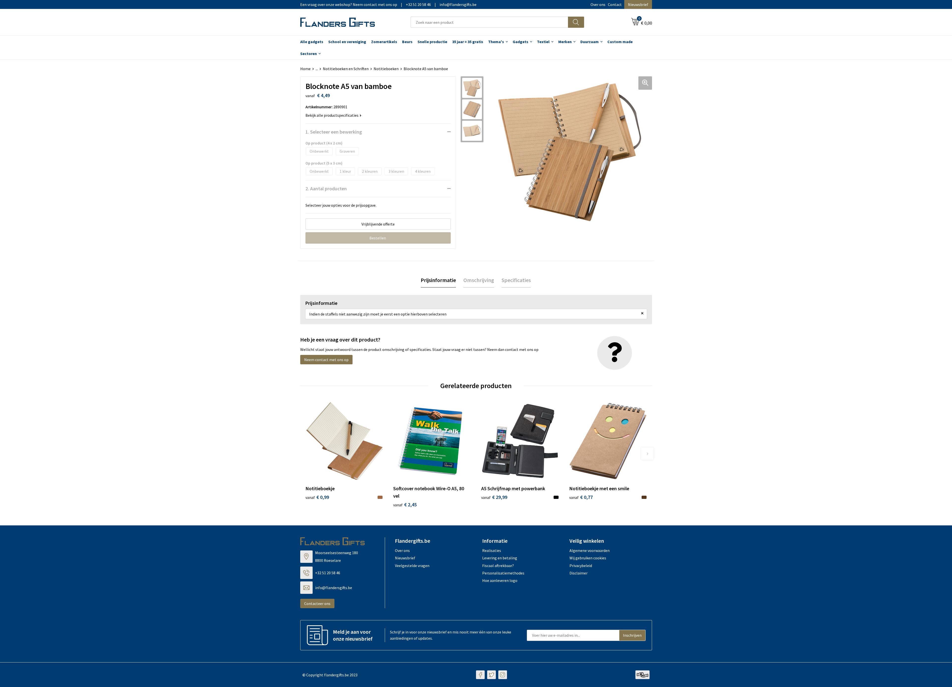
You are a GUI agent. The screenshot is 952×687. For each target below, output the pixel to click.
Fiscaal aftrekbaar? (498, 565)
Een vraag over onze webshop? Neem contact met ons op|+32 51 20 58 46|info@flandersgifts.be (388, 4)
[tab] (438, 280)
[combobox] (489, 22)
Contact (615, 4)
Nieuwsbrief (638, 4)
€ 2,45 (405, 504)
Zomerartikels (384, 41)
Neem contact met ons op (326, 359)
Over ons (598, 4)
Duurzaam (589, 41)
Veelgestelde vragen (412, 565)
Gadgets (520, 41)
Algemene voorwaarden (589, 550)
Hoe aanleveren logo (499, 580)
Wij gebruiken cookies (587, 557)
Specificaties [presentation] (516, 280)
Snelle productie (432, 41)
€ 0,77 (581, 497)
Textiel (543, 41)
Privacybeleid (580, 565)
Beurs (407, 41)
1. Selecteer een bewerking (333, 132)
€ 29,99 (494, 497)
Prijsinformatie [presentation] (438, 280)
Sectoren (308, 53)
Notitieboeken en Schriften (346, 68)
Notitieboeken (386, 68)
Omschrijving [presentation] (478, 280)
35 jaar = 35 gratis (467, 41)
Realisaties (491, 550)
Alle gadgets (311, 41)
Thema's (496, 41)
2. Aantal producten (326, 188)
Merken (565, 41)
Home (305, 68)
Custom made (620, 41)
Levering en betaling (499, 557)
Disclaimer (578, 573)
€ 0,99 (317, 497)
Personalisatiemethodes (503, 573)
